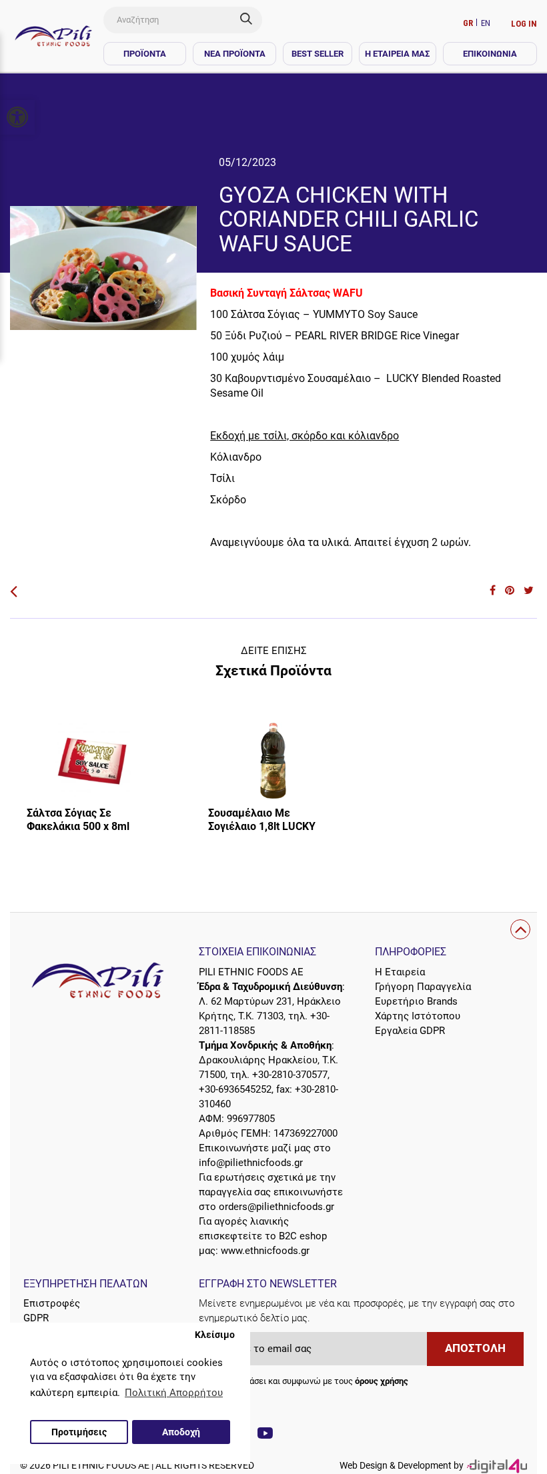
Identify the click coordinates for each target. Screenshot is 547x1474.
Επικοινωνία (490, 54)
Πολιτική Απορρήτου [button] (174, 1393)
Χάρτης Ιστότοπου (417, 1016)
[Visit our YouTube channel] (265, 1435)
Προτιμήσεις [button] (79, 1432)
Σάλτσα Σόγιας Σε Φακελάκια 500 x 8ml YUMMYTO (78, 826)
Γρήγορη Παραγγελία (423, 987)
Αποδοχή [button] (181, 1432)
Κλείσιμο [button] (215, 1334)
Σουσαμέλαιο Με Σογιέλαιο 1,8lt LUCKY (262, 820)
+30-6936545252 (235, 1089)
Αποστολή (475, 1348)
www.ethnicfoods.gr (265, 1251)
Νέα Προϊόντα (234, 54)
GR (469, 23)
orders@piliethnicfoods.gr (276, 1207)
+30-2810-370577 (290, 1075)
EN (485, 23)
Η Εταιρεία (400, 972)
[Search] (251, 20)
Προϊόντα (144, 54)
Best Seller (318, 54)
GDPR (36, 1318)
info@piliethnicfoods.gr (251, 1163)
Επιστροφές (51, 1303)
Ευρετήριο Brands (416, 1001)
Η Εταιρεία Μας (397, 54)
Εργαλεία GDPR (410, 1031)
